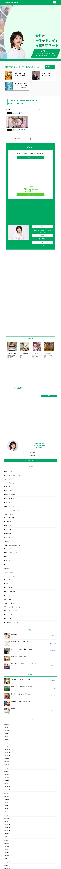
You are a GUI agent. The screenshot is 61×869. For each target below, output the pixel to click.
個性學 (7, 533)
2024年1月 (7, 821)
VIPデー (7, 583)
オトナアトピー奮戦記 (10, 510)
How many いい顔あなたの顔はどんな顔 (36, 356)
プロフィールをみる (30, 460)
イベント (7, 471)
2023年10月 (7, 830)
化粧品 (7, 568)
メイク (7, 560)
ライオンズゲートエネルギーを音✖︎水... (20, 679)
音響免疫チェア (9, 494)
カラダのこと (8, 595)
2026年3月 (7, 740)
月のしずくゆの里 (9, 603)
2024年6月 (7, 805)
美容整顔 (7, 537)
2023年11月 (7, 827)
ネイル (7, 580)
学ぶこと (7, 618)
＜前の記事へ (16, 138)
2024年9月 (7, 796)
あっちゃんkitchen (9, 498)
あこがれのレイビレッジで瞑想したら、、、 (48, 356)
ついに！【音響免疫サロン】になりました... (22, 649)
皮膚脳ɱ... (14, 634)
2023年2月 (7, 855)
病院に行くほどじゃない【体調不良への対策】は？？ (11, 356)
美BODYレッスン (9, 541)
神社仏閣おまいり (9, 611)
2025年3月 (7, 777)
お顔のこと (8, 572)
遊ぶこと (7, 614)
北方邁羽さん (8, 518)
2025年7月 (7, 765)
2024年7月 (7, 802)
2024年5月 (7, 808)
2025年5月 (7, 771)
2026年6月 (7, 730)
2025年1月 (7, 783)
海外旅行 (7, 525)
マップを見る (42, 232)
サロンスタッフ (9, 576)
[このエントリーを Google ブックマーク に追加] (19, 113)
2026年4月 (7, 736)
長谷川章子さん (9, 591)
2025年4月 (7, 774)
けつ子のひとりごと (10, 622)
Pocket (24, 113)
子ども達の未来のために (11, 607)
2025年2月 (7, 780)
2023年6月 (7, 843)
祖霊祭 (7, 479)
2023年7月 (7, 840)
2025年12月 (7, 749)
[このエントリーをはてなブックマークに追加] (21, 113)
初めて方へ (8, 556)
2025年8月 (7, 761)
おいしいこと (8, 506)
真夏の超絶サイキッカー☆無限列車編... (21, 701)
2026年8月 (7, 724)
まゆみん (7, 549)
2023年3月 (7, 852)
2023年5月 (7, 846)
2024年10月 (7, 793)
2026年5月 (7, 733)
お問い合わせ (30, 157)
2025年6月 (7, 768)
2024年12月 (7, 787)
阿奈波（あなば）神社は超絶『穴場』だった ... (22, 686)
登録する (30, 195)
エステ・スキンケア (10, 552)
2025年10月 (7, 755)
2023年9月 (7, 833)
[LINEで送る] (15, 113)
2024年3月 (7, 815)
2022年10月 (7, 868)
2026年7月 (7, 727)
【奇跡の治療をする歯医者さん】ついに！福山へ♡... (24, 664)
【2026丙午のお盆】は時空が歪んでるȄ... (21, 694)
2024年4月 (7, 812)
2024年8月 (7, 799)
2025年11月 (7, 752)
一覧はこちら (50, 67)
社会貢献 (7, 599)
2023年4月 (7, 849)
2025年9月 (7, 758)
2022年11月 (7, 865)
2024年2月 (7, 818)
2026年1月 (7, 746)
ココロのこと (8, 587)
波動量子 (7, 490)
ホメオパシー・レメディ (11, 475)
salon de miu (11, 2)
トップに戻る (18, 388)
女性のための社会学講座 (11, 545)
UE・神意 (7, 487)
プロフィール (8, 529)
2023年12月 (7, 824)
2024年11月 (7, 790)
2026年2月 (7, 743)
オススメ (7, 564)
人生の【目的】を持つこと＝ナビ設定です (24, 356)
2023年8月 (7, 837)
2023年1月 (7, 859)
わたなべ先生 (8, 514)
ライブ (7, 502)
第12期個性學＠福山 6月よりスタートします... (23, 641)
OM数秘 (7, 521)
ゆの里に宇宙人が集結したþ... (19, 656)
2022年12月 (7, 862)
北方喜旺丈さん (9, 483)
